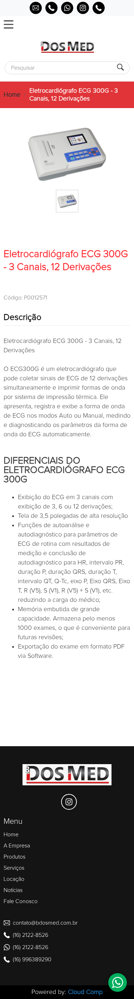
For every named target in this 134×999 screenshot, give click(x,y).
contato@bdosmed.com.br (45, 923)
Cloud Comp (85, 992)
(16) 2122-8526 (30, 935)
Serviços (14, 868)
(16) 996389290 (32, 959)
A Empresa (17, 846)
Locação (14, 879)
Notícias (13, 890)
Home (12, 95)
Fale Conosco (21, 901)
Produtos (14, 857)
